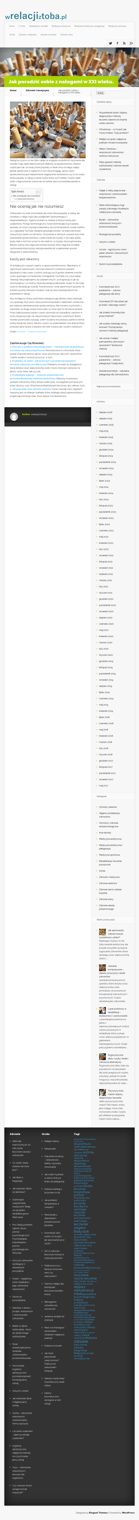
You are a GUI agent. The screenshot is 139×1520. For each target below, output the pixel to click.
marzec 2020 (105, 642)
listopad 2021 (106, 561)
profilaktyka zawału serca (82, 1304)
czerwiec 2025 (106, 424)
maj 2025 (103, 431)
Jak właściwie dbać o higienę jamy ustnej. (22, 1402)
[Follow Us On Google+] (131, 43)
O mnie (22, 26)
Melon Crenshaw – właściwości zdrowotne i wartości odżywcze (111, 152)
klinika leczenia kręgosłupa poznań (83, 1190)
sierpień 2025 (105, 418)
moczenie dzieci (81, 1272)
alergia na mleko (85, 1148)
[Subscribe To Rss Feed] (124, 43)
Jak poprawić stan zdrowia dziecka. (31, 389)
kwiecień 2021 (106, 574)
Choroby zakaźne (108, 807)
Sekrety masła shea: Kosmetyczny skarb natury (54, 1382)
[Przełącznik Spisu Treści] (37, 192)
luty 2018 (103, 748)
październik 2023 (107, 512)
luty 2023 (103, 549)
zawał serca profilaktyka (85, 1336)
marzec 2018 (105, 742)
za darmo (90, 1333)
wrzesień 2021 (106, 568)
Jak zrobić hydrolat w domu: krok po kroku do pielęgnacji (54, 1178)
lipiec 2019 (104, 692)
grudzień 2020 (106, 599)
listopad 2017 (106, 767)
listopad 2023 (106, 505)
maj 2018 (103, 729)
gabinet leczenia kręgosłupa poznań (84, 1183)
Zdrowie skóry (66, 34)
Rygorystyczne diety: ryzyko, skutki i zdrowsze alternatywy (113, 1058)
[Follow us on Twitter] (110, 43)
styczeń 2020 (106, 655)
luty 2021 (103, 586)
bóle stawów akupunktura (81, 1158)
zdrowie (81, 1341)
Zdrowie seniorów (48, 34)
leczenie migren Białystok (81, 1228)
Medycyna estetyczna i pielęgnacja (89, 26)
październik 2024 (107, 462)
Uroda (12, 34)
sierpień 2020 (105, 617)
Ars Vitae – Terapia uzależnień (31, 331)
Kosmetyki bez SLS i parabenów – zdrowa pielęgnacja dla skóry (109, 290)
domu (85, 1178)
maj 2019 (103, 704)
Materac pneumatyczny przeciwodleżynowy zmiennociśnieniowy (84, 1259)
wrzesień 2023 (106, 518)
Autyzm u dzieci (107, 242)
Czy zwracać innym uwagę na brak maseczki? (22, 1489)
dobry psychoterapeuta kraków (82, 1175)
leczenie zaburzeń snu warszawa (85, 1245)
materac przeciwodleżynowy (87, 1266)
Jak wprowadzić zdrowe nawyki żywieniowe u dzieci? (111, 934)
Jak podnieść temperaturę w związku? (51, 1204)
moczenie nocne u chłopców (85, 1282)
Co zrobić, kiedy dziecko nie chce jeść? (20, 1166)
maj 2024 (103, 487)
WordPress (128, 1512)
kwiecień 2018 (106, 736)
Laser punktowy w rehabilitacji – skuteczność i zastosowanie (113, 1012)
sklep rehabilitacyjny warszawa (84, 1312)
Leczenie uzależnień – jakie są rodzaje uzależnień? (22, 1435)
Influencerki (50, 1149)
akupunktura (79, 1139)
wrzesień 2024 (106, 468)
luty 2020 (104, 648)
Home (12, 26)
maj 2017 (103, 785)
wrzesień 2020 (106, 611)
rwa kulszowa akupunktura (84, 1308)
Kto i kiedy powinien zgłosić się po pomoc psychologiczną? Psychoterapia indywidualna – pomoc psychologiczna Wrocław (22, 1239)
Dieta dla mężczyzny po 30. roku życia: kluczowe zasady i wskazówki (21, 1148)
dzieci (91, 1178)
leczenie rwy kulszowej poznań (82, 1239)
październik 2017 (107, 773)
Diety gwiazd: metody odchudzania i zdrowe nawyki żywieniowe (114, 165)
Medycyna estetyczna (61, 26)
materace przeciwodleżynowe (84, 1251)
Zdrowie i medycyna (27, 34)
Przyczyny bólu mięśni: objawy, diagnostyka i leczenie (111, 1094)
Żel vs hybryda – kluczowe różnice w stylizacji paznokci (54, 1254)
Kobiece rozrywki (53, 1345)
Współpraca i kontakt (38, 26)
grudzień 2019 (106, 661)
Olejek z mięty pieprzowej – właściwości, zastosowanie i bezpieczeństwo (113, 194)
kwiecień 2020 (106, 636)
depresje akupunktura (82, 1165)
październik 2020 (107, 605)
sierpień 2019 (105, 686)
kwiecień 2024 (106, 493)
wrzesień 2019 (106, 680)
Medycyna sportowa (117, 26)
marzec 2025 (105, 443)
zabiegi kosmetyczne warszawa (83, 1324)
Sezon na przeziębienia (110, 264)
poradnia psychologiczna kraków (85, 1296)
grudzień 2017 (106, 760)
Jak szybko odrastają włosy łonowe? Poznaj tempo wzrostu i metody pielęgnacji (113, 327)
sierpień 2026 (105, 412)
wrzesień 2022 (106, 555)
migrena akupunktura (81, 1270)
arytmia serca (84, 1153)
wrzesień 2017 (106, 779)
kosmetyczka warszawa (82, 1199)
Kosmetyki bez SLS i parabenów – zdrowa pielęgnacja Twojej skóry (111, 360)
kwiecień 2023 (106, 543)
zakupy (77, 1335)
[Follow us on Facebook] (117, 43)
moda (90, 1284)
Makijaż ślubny (51, 1141)
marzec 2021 (105, 580)
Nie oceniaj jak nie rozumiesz (26, 196)
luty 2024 (104, 499)
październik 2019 (107, 673)
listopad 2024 (106, 456)
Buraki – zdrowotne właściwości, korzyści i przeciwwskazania (110, 223)
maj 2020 (103, 630)
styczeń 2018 (106, 754)
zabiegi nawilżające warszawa (84, 1330)
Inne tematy (105, 832)
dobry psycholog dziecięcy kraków (82, 1169)
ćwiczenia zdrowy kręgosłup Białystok (80, 1349)
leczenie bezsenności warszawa (82, 1218)
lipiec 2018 (104, 717)
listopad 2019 (106, 667)
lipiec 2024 (104, 480)
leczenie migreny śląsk (85, 1234)
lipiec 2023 (104, 524)
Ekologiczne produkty (110, 234)
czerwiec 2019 (106, 698)
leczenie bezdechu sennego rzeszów (81, 1207)
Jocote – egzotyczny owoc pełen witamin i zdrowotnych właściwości (113, 253)
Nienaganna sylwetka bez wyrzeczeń (51, 1305)
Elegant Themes (98, 1512)
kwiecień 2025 (106, 437)
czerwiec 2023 (106, 530)
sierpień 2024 (105, 474)
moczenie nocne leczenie (85, 1276)
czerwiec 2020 (106, 624)
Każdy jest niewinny (26, 199)
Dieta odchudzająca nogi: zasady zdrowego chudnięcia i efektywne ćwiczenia (114, 208)
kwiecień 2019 (106, 711)
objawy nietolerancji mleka (84, 1290)
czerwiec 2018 (106, 723)
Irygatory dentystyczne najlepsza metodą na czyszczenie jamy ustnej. (21, 1453)
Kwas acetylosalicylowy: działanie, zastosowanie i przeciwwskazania (21, 1351)
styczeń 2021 (105, 592)
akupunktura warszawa (82, 1145)
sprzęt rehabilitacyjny (82, 1316)
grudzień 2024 (106, 449)
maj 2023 (103, 536)
